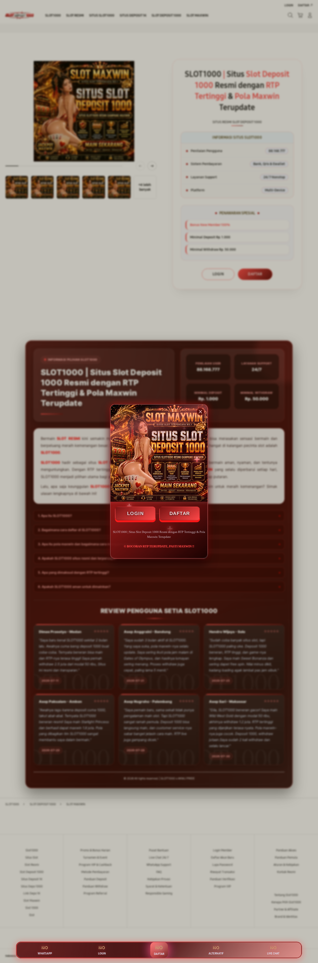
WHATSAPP (45, 953)
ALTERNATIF (216, 953)
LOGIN (135, 513)
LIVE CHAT (273, 953)
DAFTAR (179, 513)
